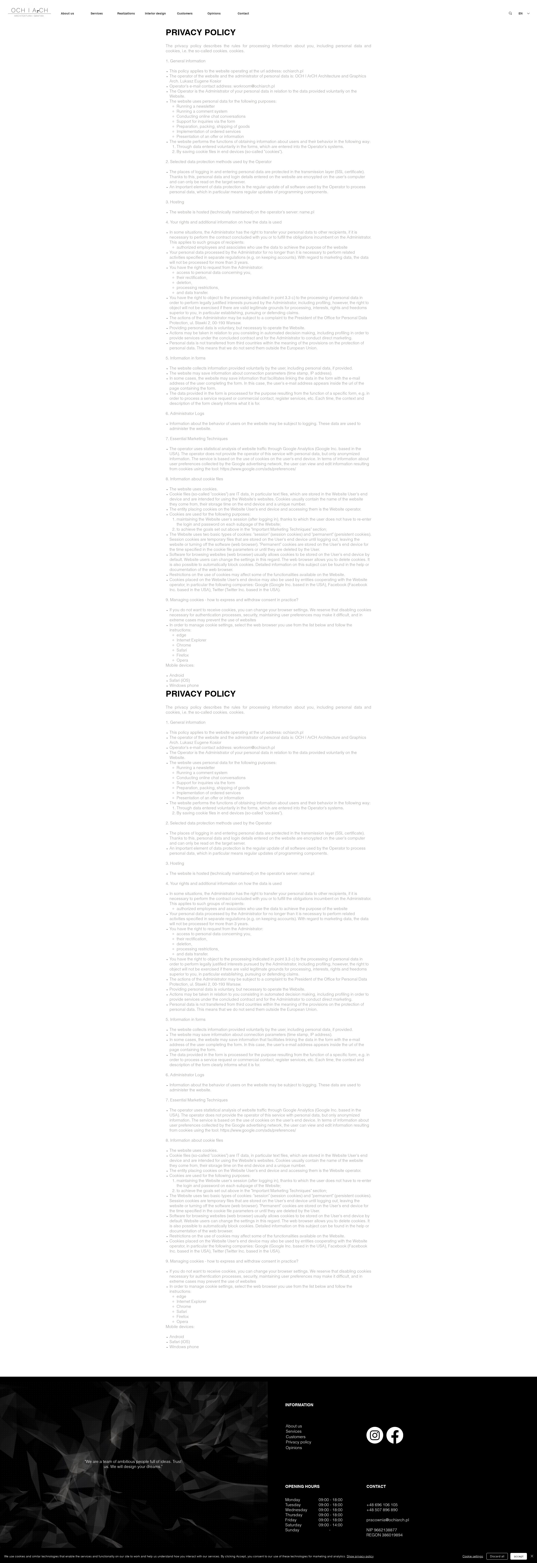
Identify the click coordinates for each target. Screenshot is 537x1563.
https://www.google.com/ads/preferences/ (258, 468)
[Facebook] (394, 1435)
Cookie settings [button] (473, 1556)
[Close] (531, 1556)
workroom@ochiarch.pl (254, 86)
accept (518, 1556)
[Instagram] (374, 1435)
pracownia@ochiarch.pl (387, 1519)
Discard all (497, 1556)
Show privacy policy (360, 1556)
